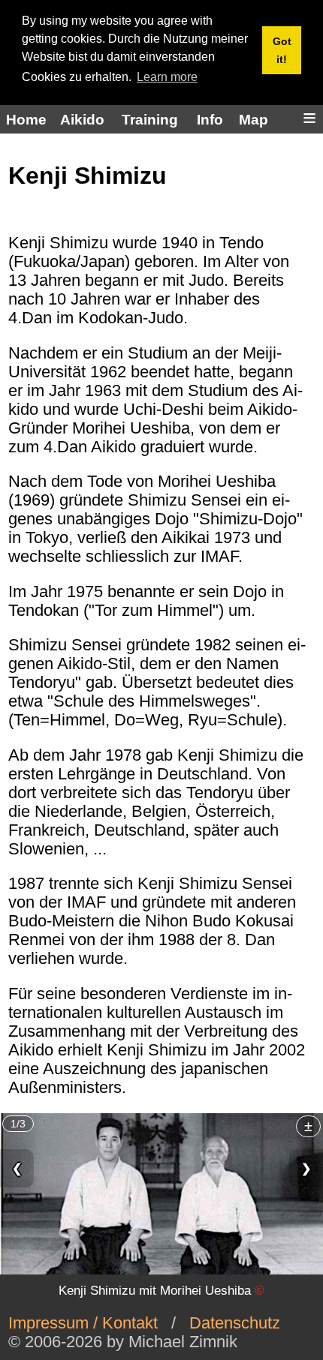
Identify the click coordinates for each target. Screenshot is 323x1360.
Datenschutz (234, 1323)
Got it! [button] (282, 50)
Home (26, 119)
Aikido (82, 119)
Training (150, 119)
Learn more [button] (167, 77)
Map (253, 119)
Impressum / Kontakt (83, 1323)
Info (210, 119)
